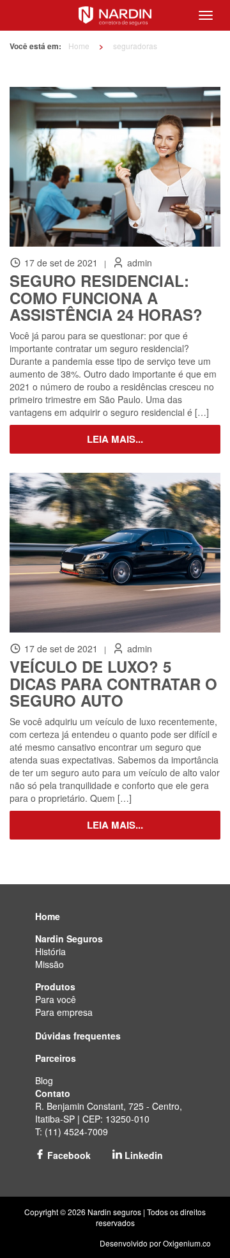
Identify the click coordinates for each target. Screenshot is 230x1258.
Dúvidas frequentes (78, 1035)
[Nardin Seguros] (115, 14)
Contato (52, 1093)
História (50, 951)
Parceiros (55, 1058)
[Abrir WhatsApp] (198, 1225)
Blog (44, 1080)
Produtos (55, 986)
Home (78, 45)
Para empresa (64, 1012)
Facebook (68, 1155)
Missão (49, 964)
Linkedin (142, 1155)
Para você (55, 999)
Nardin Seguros (69, 938)
